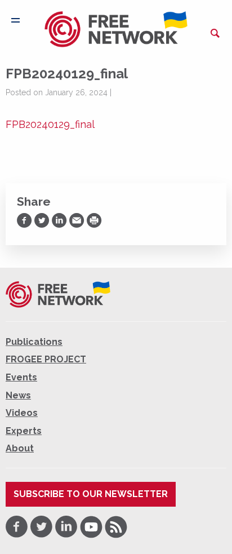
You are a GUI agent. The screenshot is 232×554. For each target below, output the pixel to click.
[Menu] (15, 20)
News (18, 395)
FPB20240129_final (50, 124)
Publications (34, 341)
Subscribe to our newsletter (91, 494)
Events (21, 377)
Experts (24, 431)
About (20, 448)
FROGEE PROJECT (46, 359)
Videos (22, 412)
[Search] (215, 33)
